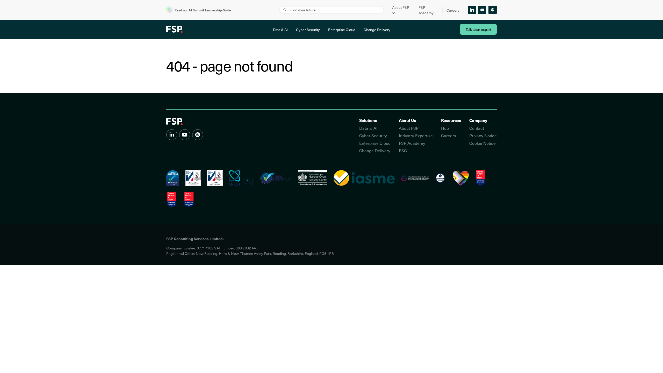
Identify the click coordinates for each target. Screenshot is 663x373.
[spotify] (197, 134)
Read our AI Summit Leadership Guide (203, 10)
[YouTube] (482, 10)
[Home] (174, 121)
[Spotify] (492, 10)
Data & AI (280, 29)
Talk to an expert (478, 29)
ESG (403, 150)
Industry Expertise (416, 135)
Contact (476, 128)
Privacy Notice (483, 135)
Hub (445, 128)
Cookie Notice (482, 143)
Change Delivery (377, 29)
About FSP (400, 7)
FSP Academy (412, 143)
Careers (452, 10)
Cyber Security (308, 29)
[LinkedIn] (472, 10)
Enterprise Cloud (341, 29)
